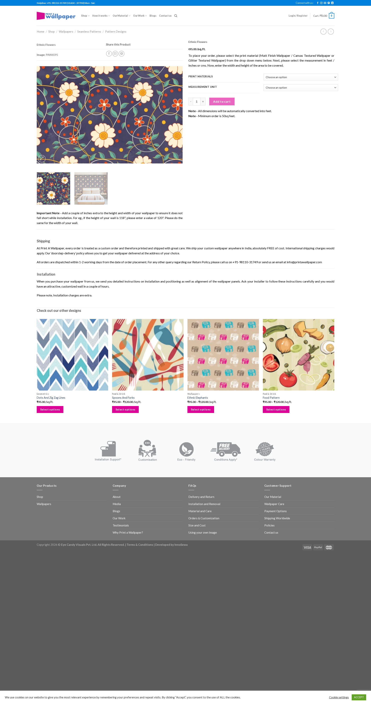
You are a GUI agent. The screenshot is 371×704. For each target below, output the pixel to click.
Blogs (153, 15)
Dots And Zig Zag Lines (51, 397)
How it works (99, 15)
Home (40, 31)
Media (117, 504)
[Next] (174, 115)
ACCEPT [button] (359, 697)
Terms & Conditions (140, 544)
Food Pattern (271, 397)
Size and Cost (197, 525)
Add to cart (222, 101)
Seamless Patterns (89, 31)
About (117, 496)
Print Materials (200, 76)
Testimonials (121, 525)
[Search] (175, 15)
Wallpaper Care (274, 504)
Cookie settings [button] (339, 697)
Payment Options (275, 511)
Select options (50, 409)
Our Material (120, 15)
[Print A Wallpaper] (56, 16)
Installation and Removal (204, 504)
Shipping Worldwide (277, 518)
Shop (84, 15)
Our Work (138, 15)
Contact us (165, 15)
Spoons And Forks (123, 397)
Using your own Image (202, 532)
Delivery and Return (201, 496)
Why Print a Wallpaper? (128, 532)
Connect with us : (305, 2)
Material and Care (200, 511)
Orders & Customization (203, 518)
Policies (269, 525)
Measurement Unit (202, 87)
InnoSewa (181, 544)
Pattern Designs (115, 31)
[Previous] (44, 115)
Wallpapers (66, 31)
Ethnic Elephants (197, 397)
